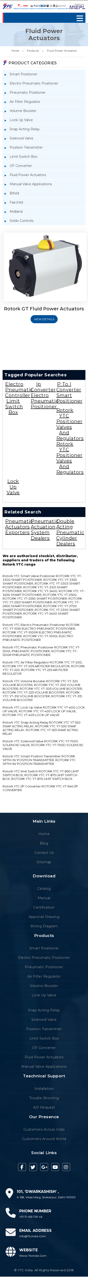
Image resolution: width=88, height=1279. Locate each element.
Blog (44, 843)
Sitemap (44, 862)
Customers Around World (44, 1139)
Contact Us (44, 853)
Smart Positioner (23, 74)
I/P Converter (21, 166)
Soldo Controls (21, 221)
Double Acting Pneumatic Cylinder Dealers (70, 532)
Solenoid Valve (21, 138)
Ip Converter (43, 387)
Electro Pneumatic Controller (19, 389)
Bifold (14, 193)
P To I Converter (68, 387)
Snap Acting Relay (25, 129)
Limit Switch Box (23, 156)
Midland (16, 211)
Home (15, 50)
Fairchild (16, 202)
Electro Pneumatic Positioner (34, 83)
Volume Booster (23, 111)
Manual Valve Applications (31, 184)
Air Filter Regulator (25, 102)
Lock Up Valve (21, 120)
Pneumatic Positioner (28, 92)
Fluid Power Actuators (62, 50)
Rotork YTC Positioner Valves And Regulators (70, 424)
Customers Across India (44, 1129)
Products (33, 50)
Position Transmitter (26, 147)
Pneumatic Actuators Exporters (19, 526)
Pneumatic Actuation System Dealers (45, 529)
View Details (44, 319)
